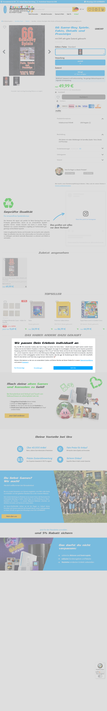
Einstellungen (38, 368)
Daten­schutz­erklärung (86, 360)
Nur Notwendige (19, 368)
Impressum (25, 362)
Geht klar (73, 368)
